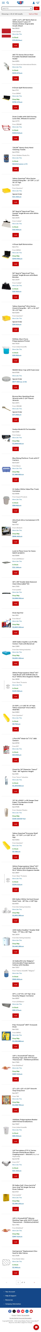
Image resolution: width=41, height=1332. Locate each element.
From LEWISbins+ (18, 559)
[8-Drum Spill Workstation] (6, 97)
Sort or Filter (33, 14)
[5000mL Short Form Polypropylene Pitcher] (6, 350)
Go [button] (37, 8)
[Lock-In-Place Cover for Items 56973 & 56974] (6, 562)
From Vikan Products (19, 682)
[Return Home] (20, 3)
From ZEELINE (17, 124)
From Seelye (16, 435)
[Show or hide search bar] (8, 3)
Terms (19, 1315)
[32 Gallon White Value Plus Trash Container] (6, 500)
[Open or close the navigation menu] (3, 3)
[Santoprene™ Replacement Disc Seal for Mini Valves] (6, 1262)
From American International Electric (24, 64)
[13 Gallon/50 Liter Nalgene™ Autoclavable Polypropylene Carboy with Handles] (6, 973)
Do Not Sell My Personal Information (20, 1318)
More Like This (17, 34)
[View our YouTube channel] (23, 1311)
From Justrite (16, 590)
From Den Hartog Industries (21, 649)
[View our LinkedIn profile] (27, 1311)
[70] (6, 812)
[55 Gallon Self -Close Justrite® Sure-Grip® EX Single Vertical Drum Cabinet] (6, 1197)
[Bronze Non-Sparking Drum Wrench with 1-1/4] (6, 408)
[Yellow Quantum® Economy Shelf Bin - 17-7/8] (6, 845)
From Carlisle (17, 221)
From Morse (16, 618)
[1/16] (6, 33)
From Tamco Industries (20, 777)
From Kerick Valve (18, 1259)
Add (15, 45)
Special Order (17, 194)
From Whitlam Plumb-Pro (20, 155)
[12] (6, 1099)
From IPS (15, 746)
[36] (6, 593)
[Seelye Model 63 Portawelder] (6, 439)
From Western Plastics (19, 810)
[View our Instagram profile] (18, 1311)
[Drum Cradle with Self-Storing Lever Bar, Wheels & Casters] (6, 127)
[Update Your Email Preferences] (31, 1311)
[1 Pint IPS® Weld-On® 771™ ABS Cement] (6, 749)
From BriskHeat (17, 1065)
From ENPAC (16, 93)
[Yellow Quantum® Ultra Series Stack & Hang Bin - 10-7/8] (6, 190)
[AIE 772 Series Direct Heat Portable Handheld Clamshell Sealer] (6, 66)
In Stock (15, 37)
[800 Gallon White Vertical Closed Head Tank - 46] (6, 910)
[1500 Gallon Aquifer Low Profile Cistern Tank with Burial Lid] (6, 653)
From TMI (15, 1096)
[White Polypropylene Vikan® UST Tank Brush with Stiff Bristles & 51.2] (6, 684)
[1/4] (6, 1163)
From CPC (16, 1162)
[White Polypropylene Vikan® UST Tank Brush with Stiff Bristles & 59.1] (6, 878)
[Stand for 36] (6, 780)
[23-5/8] (6, 717)
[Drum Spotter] (6, 623)
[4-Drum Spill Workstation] (6, 254)
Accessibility (25, 1315)
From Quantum (17, 188)
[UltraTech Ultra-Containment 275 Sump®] (6, 531)
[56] (6, 223)
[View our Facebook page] (10, 1311)
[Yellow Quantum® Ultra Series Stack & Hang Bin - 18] (6, 318)
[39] (6, 1005)
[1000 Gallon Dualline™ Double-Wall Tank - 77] (6, 941)
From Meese (16, 466)
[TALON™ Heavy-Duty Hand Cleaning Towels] (6, 158)
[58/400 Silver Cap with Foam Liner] (6, 378)
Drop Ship (15, 99)
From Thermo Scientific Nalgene (23, 971)
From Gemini (16, 31)
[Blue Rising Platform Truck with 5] (6, 469)
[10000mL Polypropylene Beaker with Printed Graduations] (6, 1130)
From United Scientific (19, 347)
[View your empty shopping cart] (37, 3)
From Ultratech (17, 528)
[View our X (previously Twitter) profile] (14, 1311)
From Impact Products (19, 497)
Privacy (14, 1315)
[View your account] (34, 3)
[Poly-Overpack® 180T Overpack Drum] (6, 1036)
